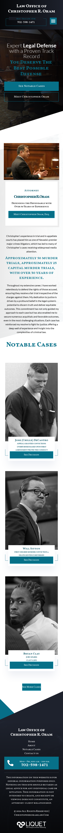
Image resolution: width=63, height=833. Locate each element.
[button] (53, 21)
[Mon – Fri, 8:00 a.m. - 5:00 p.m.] (10, 763)
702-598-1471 (26, 22)
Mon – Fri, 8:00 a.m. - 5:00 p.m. (35, 761)
